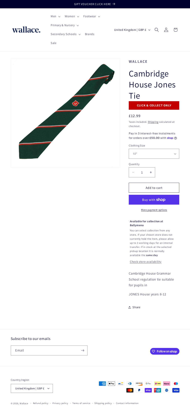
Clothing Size (137, 145)
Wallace (138, 61)
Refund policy (40, 403)
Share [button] (136, 307)
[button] (55, 16)
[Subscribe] (82, 351)
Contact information (127, 403)
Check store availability (145, 262)
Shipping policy (103, 403)
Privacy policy (60, 403)
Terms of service (81, 403)
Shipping (153, 121)
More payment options (154, 209)
